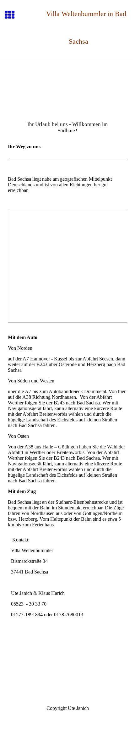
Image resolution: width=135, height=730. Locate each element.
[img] (67, 86)
